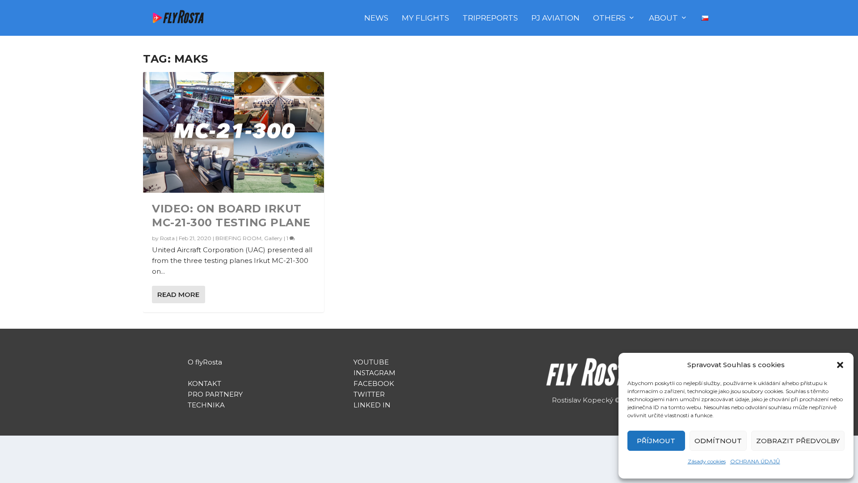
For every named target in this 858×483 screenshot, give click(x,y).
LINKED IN (372, 405)
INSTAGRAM (374, 373)
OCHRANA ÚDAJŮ (755, 461)
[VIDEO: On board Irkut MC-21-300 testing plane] (233, 132)
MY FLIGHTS (425, 18)
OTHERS (609, 18)
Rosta (167, 238)
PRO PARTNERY (215, 394)
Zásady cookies (707, 461)
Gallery (273, 238)
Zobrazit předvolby (798, 440)
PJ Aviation (555, 18)
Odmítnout (718, 440)
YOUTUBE (372, 362)
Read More (178, 294)
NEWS (376, 18)
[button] (840, 364)
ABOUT (663, 18)
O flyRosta (205, 362)
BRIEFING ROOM (238, 238)
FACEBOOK (373, 383)
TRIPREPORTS (490, 18)
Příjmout (656, 440)
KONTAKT (204, 383)
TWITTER (369, 394)
